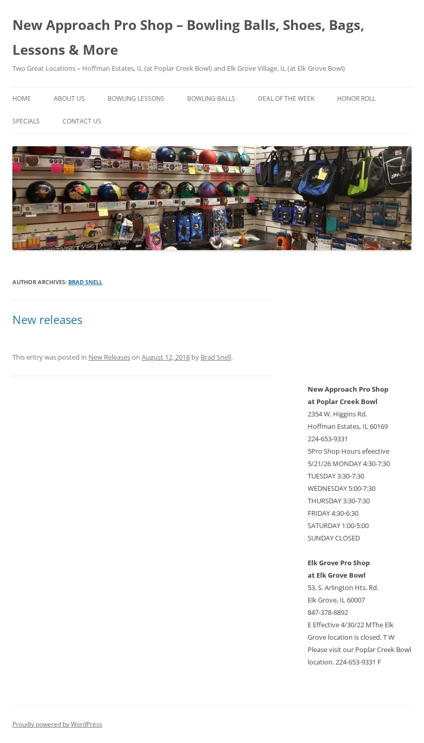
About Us (69, 98)
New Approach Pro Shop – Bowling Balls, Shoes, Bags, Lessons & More (188, 37)
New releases (47, 319)
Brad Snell (85, 282)
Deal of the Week (286, 98)
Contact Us (82, 121)
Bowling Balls (211, 98)
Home (21, 98)
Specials (26, 121)
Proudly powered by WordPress (57, 724)
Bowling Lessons (136, 98)
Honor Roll (356, 98)
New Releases (109, 357)
